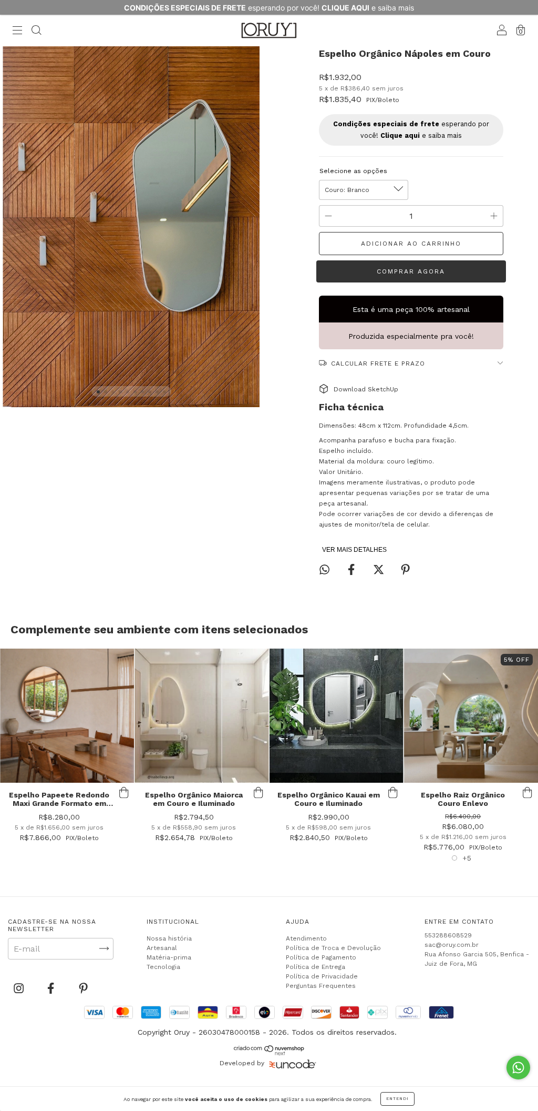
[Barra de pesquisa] (36, 31)
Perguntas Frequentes (321, 985)
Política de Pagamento (321, 957)
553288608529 (448, 935)
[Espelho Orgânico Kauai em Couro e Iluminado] (337, 716)
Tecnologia (163, 967)
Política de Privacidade (322, 976)
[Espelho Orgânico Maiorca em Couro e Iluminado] (201, 716)
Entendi (397, 1098)
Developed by (242, 1063)
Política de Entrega (315, 967)
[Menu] (17, 31)
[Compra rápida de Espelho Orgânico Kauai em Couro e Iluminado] (393, 793)
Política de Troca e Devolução (333, 948)
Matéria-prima (169, 957)
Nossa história (169, 938)
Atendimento (306, 938)
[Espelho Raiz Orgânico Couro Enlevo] (471, 716)
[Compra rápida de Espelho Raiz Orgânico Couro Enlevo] (527, 793)
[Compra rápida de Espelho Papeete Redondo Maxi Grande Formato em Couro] (123, 793)
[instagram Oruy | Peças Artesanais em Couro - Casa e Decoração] (20, 988)
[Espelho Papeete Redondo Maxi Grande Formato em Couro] (67, 716)
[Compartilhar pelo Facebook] (352, 570)
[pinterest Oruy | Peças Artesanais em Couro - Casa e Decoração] (83, 988)
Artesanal (162, 948)
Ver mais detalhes (354, 549)
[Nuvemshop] (269, 1052)
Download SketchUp (366, 389)
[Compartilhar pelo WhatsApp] (324, 569)
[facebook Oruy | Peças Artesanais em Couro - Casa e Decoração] (52, 988)
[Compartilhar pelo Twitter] (380, 570)
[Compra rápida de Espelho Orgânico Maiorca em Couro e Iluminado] (258, 793)
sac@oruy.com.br (452, 944)
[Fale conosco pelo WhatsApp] (518, 1067)
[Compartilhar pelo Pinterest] (405, 570)
